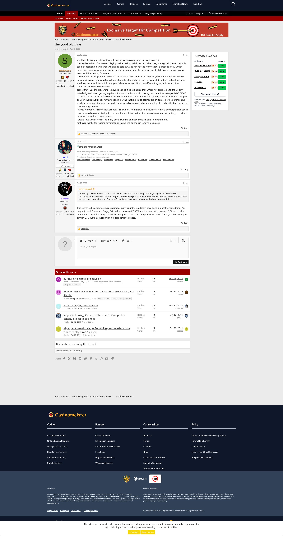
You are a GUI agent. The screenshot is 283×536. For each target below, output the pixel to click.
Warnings (108, 159)
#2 (187, 141)
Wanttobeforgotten (71, 282)
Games (120, 4)
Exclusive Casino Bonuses (107, 446)
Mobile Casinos (54, 463)
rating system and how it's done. (210, 101)
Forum (146, 441)
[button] (124, 13)
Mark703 (67, 298)
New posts (59, 18)
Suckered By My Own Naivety (81, 305)
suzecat (180, 294)
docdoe (67, 335)
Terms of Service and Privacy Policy (209, 435)
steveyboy (61, 49)
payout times (117, 298)
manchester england (65, 86)
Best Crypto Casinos (57, 452)
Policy (195, 424)
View (222, 66)
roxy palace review (72, 284)
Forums (146, 4)
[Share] (183, 55)
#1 (187, 55)
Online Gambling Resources (205, 452)
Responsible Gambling (202, 457)
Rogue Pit (119, 159)
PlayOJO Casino (201, 76)
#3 (187, 183)
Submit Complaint (89, 13)
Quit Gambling (76, 511)
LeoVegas (198, 82)
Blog (145, 452)
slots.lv (128, 298)
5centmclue (68, 308)
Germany (70, 214)
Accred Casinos (83, 159)
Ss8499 (180, 281)
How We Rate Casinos (154, 468)
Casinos (108, 4)
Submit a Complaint (152, 463)
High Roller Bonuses (105, 457)
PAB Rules (142, 159)
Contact (147, 446)
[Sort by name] (202, 61)
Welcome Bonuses (104, 463)
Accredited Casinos (56, 435)
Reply (186, 128)
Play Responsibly (153, 13)
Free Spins (100, 452)
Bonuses (133, 4)
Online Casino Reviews (58, 441)
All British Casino (202, 65)
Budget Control (52, 511)
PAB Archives (168, 159)
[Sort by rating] (225, 61)
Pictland (70, 176)
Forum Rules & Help (90, 18)
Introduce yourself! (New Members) (107, 282)
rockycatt (179, 308)
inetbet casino (103, 298)
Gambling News (180, 4)
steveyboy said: (85, 189)
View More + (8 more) (210, 94)
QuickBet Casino (202, 71)
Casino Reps (97, 159)
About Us (197, 4)
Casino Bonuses (103, 435)
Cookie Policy (198, 446)
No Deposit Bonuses (105, 441)
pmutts (66, 322)
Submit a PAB (155, 159)
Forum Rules (130, 159)
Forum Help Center (201, 441)
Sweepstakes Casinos (57, 446)
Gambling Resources (91, 511)
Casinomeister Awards (154, 457)
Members (133, 13)
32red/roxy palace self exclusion (82, 278)
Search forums (72, 18)
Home (60, 13)
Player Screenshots (112, 13)
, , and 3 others (98, 134)
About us (147, 435)
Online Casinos (90, 298)
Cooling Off (64, 511)
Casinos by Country (56, 457)
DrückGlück (200, 87)
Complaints (161, 4)
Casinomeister (151, 424)
